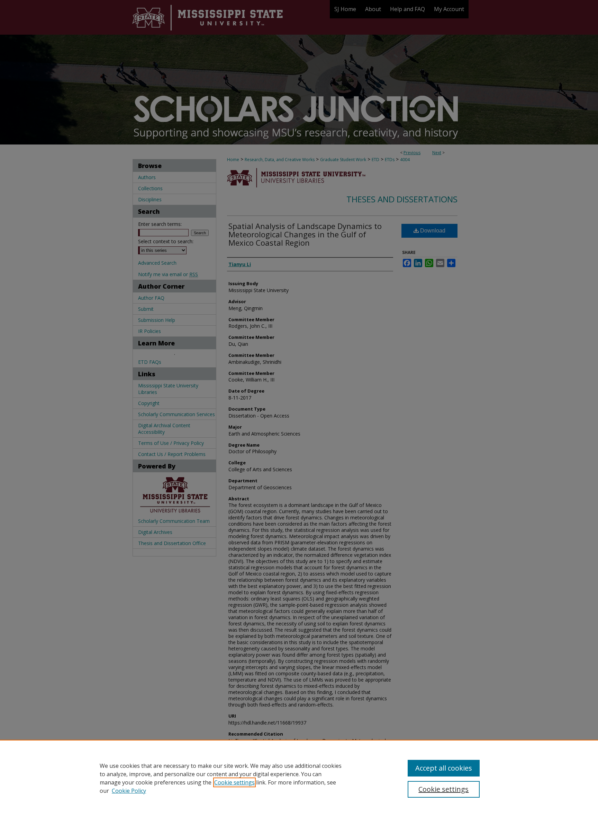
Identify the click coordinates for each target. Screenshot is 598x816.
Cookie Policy (129, 791)
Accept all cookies (443, 768)
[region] (299, 778)
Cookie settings (234, 782)
